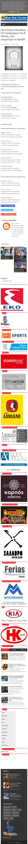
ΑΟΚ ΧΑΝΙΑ (4, 715)
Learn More (12, 11)
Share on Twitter (8, 210)
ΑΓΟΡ (3, 712)
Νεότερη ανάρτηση (5, 284)
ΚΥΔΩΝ (3, 738)
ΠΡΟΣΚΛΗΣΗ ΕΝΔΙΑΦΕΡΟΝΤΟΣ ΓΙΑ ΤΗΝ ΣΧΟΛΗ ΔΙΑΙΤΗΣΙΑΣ (15, 795)
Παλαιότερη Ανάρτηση (22, 284)
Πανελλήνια (15, 44)
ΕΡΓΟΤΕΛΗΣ (5, 725)
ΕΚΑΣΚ (3, 719)
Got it (18, 11)
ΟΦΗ (3, 742)
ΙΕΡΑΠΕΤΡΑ (4, 735)
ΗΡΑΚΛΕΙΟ (4, 729)
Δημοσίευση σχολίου (7, 280)
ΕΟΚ (3, 722)
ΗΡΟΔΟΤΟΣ (5, 732)
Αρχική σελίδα (13, 284)
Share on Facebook (9, 205)
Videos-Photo (5, 745)
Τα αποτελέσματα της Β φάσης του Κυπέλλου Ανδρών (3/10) (14, 775)
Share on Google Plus (10, 214)
